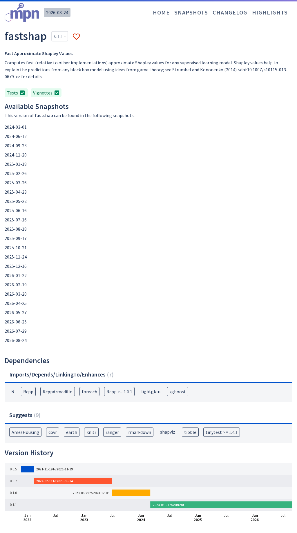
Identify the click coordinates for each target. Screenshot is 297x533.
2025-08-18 (16, 229)
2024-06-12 (16, 136)
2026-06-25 (16, 322)
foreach (89, 391)
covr (52, 432)
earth (71, 432)
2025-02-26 (16, 173)
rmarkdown (139, 432)
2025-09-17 (16, 238)
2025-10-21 (16, 247)
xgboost (177, 391)
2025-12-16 (16, 266)
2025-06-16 (16, 210)
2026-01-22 (16, 275)
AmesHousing (25, 432)
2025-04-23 (16, 192)
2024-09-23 (16, 145)
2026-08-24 (57, 12)
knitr (91, 432)
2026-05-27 (16, 312)
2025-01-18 (16, 164)
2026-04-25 (16, 303)
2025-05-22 (16, 201)
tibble (190, 432)
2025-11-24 (16, 257)
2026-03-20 (16, 294)
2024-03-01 (16, 127)
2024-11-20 (16, 155)
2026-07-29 (16, 331)
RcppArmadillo (58, 391)
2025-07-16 (16, 220)
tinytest (222, 432)
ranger (112, 432)
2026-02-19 (16, 285)
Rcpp (28, 391)
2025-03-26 (16, 182)
